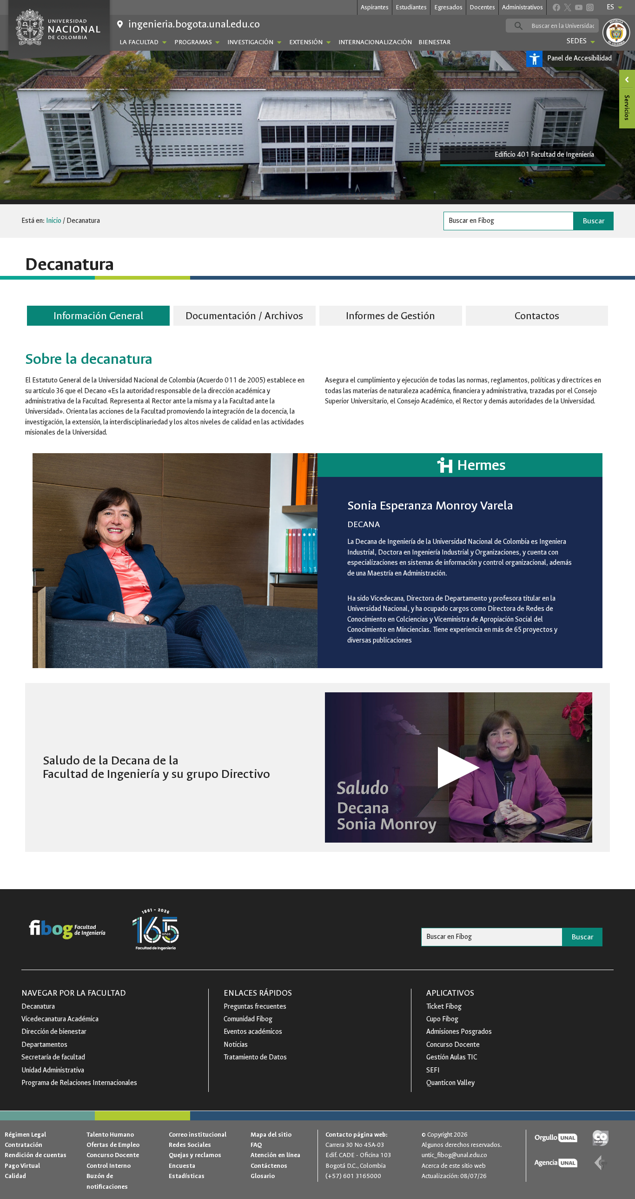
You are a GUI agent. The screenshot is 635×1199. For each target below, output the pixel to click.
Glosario (263, 1176)
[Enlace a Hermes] (460, 465)
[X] (567, 7)
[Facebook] (556, 7)
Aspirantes (375, 7)
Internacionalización (375, 42)
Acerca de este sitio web (454, 1166)
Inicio (53, 220)
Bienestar (434, 42)
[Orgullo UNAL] (556, 1138)
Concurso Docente (112, 1155)
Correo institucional (197, 1135)
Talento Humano (110, 1135)
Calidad (15, 1176)
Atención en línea (275, 1155)
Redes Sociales (190, 1145)
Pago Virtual (22, 1166)
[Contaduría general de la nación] (600, 1163)
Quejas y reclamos (195, 1155)
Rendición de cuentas (35, 1155)
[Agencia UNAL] (556, 1163)
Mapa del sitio (271, 1135)
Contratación (23, 1145)
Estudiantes (411, 7)
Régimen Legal (25, 1135)
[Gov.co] (600, 1138)
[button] (458, 767)
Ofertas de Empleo (112, 1145)
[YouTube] (578, 7)
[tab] (98, 317)
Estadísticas (187, 1176)
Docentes (482, 7)
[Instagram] (590, 7)
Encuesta (182, 1166)
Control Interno (108, 1166)
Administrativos (522, 7)
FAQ (256, 1145)
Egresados (448, 7)
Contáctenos (269, 1166)
